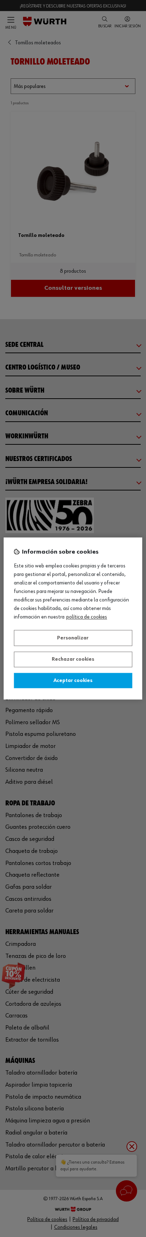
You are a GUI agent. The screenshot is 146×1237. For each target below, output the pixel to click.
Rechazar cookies (73, 659)
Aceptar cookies (73, 680)
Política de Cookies (86, 617)
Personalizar (73, 638)
